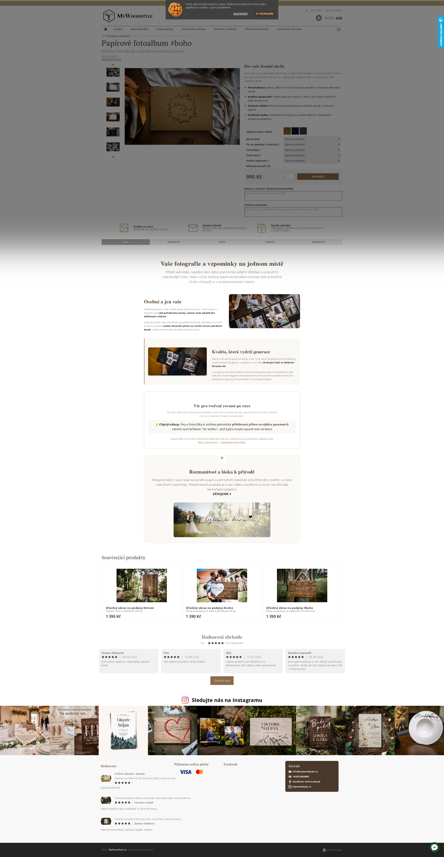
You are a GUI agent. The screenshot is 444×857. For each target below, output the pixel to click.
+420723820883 (301, 776)
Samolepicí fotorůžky (233, 442)
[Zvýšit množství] (295, 175)
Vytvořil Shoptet (334, 850)
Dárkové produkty (225, 29)
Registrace (336, 10)
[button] (434, 847)
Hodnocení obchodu (289, 29)
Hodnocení (318, 242)
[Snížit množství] (295, 178)
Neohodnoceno (112, 59)
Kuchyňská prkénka (194, 29)
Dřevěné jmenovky (256, 29)
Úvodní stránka (106, 28)
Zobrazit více (222, 681)
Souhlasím (266, 13)
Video (222, 242)
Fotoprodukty (164, 29)
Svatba (118, 29)
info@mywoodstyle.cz (305, 771)
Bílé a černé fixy (207, 442)
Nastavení (240, 13)
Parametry (174, 242)
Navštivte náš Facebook (307, 781)
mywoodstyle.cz (302, 786)
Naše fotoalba (139, 29)
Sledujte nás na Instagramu (227, 700)
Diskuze (270, 242)
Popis (126, 242)
